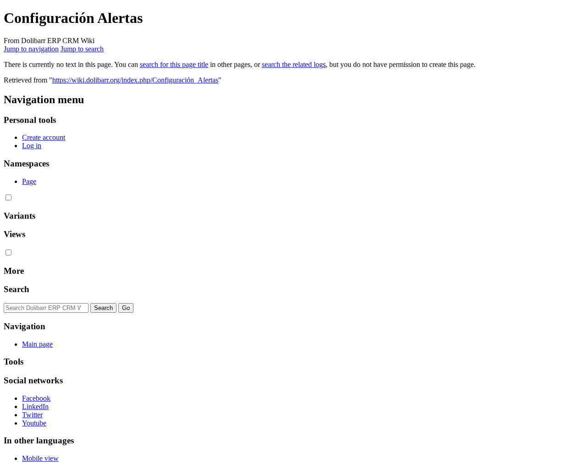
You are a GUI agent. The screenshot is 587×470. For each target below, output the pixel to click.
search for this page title (174, 64)
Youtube (34, 423)
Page (29, 181)
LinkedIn (35, 406)
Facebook (36, 398)
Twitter (32, 415)
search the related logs (294, 64)
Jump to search (82, 49)
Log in (31, 145)
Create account (43, 137)
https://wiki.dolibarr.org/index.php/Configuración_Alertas (135, 80)
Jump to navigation (31, 49)
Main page (37, 344)
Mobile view (40, 458)
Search (16, 289)
